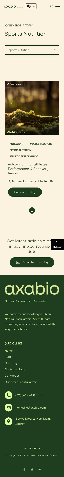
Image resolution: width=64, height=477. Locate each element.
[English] (31, 6)
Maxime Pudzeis (22, 181)
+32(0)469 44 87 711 (29, 395)
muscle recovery (41, 143)
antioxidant (17, 143)
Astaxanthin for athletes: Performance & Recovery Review (28, 168)
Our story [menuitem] (11, 363)
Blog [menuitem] (8, 357)
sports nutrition (20, 150)
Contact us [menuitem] (12, 375)
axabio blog (13, 25)
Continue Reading (25, 192)
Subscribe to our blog (35, 262)
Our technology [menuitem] (15, 369)
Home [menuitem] (9, 350)
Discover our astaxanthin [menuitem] (21, 382)
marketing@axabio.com (30, 407)
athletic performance (24, 156)
